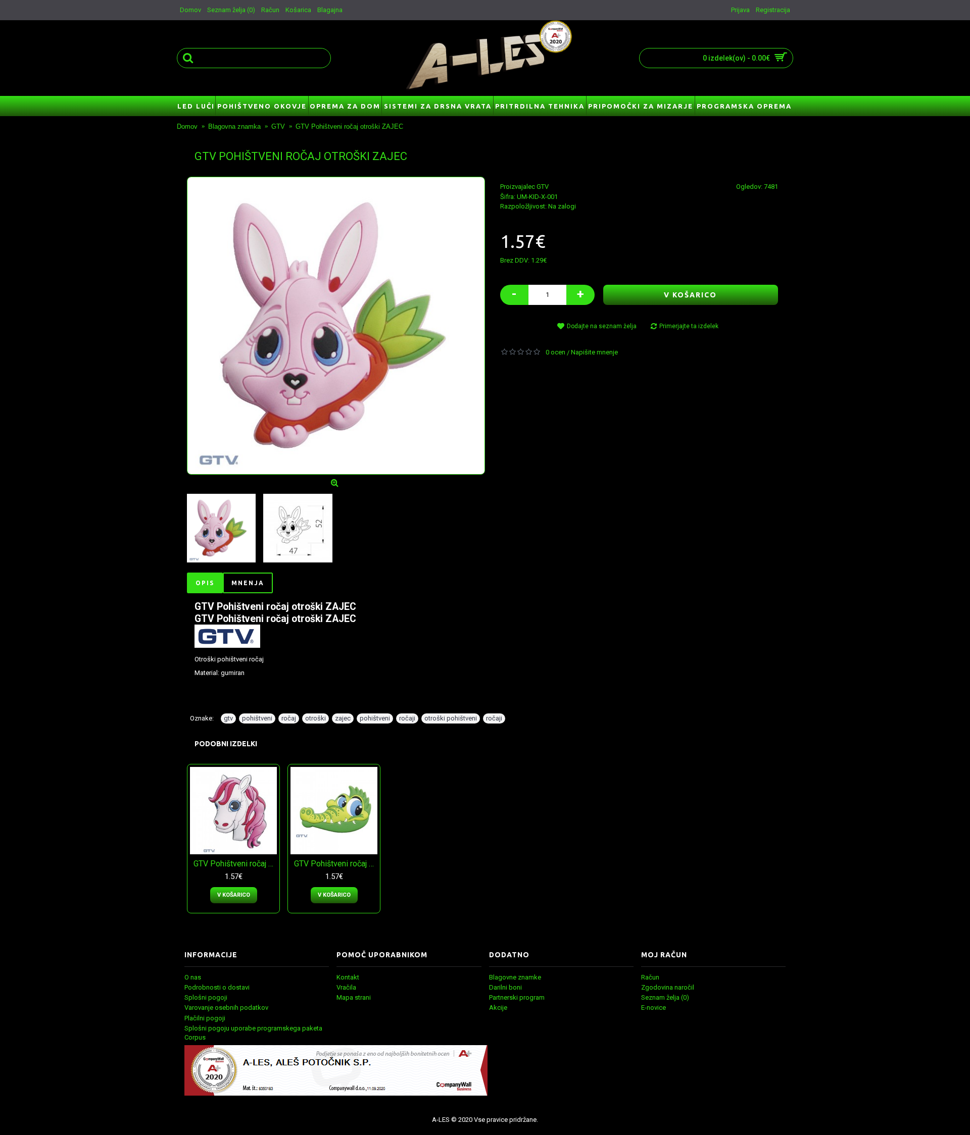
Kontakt (347, 977)
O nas (192, 977)
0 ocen (555, 352)
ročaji (407, 718)
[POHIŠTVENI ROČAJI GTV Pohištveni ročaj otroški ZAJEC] (336, 326)
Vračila (346, 987)
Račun (650, 977)
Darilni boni (505, 987)
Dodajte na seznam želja (602, 326)
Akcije (498, 1007)
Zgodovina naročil (667, 987)
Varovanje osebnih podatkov (226, 1007)
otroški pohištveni (450, 718)
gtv (228, 718)
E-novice (653, 1007)
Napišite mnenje (594, 352)
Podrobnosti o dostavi (217, 987)
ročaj (288, 718)
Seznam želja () (665, 997)
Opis (205, 583)
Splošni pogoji (205, 997)
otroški (315, 718)
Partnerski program (517, 997)
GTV (543, 186)
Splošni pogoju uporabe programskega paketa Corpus (253, 1032)
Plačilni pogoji (204, 1018)
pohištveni (257, 718)
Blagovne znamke (515, 977)
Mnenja (247, 583)
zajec (343, 718)
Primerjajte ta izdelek (688, 326)
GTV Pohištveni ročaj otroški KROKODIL (335, 863)
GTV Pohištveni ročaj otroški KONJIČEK (235, 863)
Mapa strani (353, 997)
